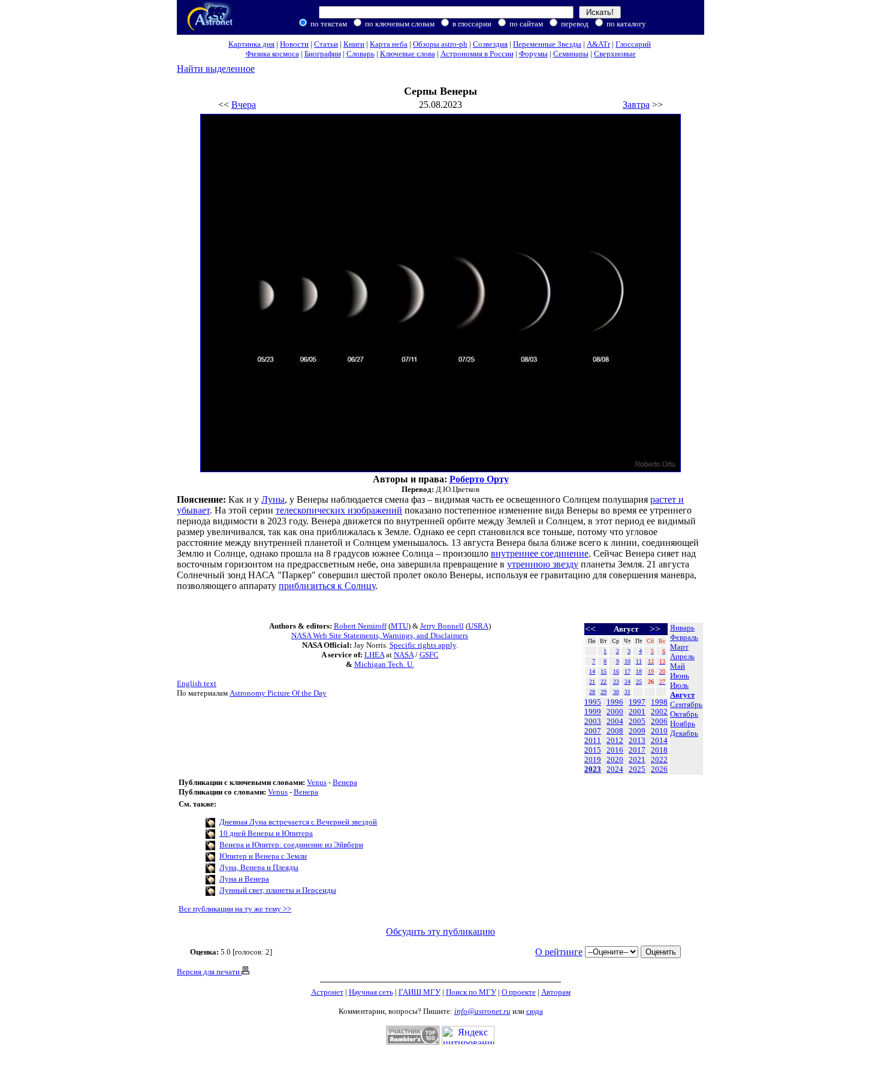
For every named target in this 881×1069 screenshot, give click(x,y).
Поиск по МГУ (471, 992)
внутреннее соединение (540, 553)
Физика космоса (272, 53)
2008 (615, 730)
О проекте (519, 992)
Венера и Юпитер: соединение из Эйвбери (291, 844)
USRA (478, 625)
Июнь (679, 675)
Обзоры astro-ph (440, 44)
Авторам (556, 992)
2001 (637, 711)
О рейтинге (559, 952)
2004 (615, 721)
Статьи (326, 44)
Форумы (533, 53)
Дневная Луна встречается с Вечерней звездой (298, 821)
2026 (659, 769)
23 (616, 681)
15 (604, 671)
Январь (682, 627)
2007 (592, 730)
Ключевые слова (407, 53)
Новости (294, 44)
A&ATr (598, 44)
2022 (659, 759)
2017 (637, 749)
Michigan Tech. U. (384, 664)
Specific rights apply (423, 645)
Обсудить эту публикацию (440, 931)
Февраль (684, 637)
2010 (659, 730)
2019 (592, 759)
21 (592, 681)
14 (592, 671)
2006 (659, 721)
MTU (399, 625)
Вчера (243, 104)
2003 (592, 721)
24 (627, 681)
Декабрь (684, 733)
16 (616, 671)
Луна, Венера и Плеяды (258, 867)
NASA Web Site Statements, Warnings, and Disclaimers (379, 635)
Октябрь (684, 713)
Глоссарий (633, 44)
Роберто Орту (479, 479)
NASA (404, 654)
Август (682, 694)
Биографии (322, 53)
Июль (679, 685)
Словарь (360, 53)
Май (677, 666)
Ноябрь (682, 723)
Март (679, 646)
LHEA (374, 654)
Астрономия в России (477, 53)
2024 (615, 769)
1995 (592, 701)
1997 (637, 701)
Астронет (327, 992)
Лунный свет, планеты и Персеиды (277, 890)
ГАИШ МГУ (420, 992)
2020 (615, 759)
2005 (637, 721)
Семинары (571, 53)
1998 (659, 701)
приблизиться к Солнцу (327, 586)
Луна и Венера (244, 878)
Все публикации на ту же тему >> (235, 908)
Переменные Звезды (547, 44)
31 (627, 691)
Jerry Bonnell (442, 625)
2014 (659, 740)
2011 (592, 740)
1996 (615, 701)
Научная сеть (371, 992)
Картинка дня (251, 44)
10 (627, 661)
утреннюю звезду (542, 564)
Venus (317, 782)
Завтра (636, 104)
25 (639, 681)
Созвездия (490, 44)
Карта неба (389, 44)
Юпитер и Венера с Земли (263, 855)
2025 (637, 769)
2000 (615, 711)
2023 (592, 769)
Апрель (682, 656)
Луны (273, 499)
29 (604, 691)
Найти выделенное (216, 69)
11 (639, 661)
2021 (637, 759)
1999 (592, 711)
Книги (353, 44)
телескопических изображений (339, 510)
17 (627, 671)
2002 (659, 711)
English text (196, 683)
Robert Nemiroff (360, 625)
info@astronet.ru (482, 1011)
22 (604, 681)
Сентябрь (686, 704)
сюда (534, 1011)
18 (639, 671)
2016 (615, 749)
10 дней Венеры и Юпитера (266, 833)
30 (616, 691)
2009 (637, 730)
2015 (592, 749)
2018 (659, 749)
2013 (637, 740)
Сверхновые (615, 53)
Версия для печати (209, 971)
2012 (615, 740)
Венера (345, 782)
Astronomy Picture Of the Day (278, 692)
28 (592, 691)
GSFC (429, 654)
